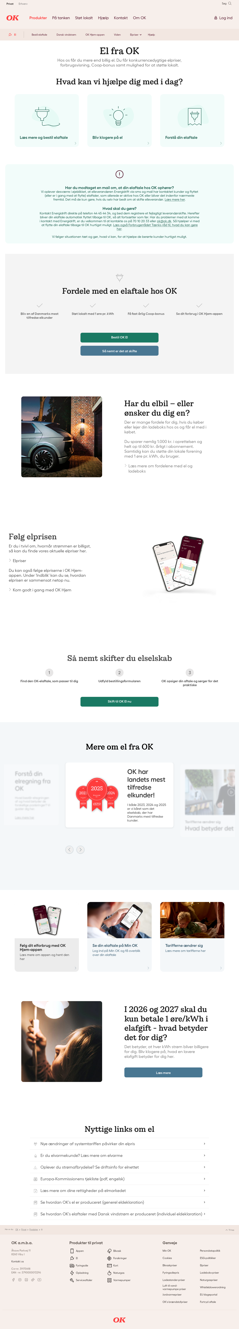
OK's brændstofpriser (175, 1301)
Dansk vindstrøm (66, 34)
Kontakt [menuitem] (121, 18)
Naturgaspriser (209, 1279)
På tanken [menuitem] (61, 18)
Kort (115, 1265)
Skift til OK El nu (119, 701)
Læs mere (163, 1073)
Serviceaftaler (83, 1280)
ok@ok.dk (164, 221)
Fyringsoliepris (171, 1272)
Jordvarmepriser (172, 1294)
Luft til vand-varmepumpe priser (174, 1287)
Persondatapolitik (210, 1250)
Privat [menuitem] (10, 3)
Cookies (167, 1258)
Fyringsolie (81, 1265)
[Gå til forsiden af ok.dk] (13, 17)
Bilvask (117, 1250)
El (76, 1258)
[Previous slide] (69, 850)
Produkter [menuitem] (38, 18)
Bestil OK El (119, 337)
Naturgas (118, 1272)
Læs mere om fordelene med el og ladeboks (160, 469)
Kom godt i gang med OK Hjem (42, 590)
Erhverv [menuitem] (23, 3)
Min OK (167, 1250)
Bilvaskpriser (170, 1265)
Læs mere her (175, 199)
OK (16, 1229)
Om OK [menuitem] (139, 18)
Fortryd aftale (208, 1301)
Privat (23, 1229)
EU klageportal (208, 1294)
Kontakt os (17, 1261)
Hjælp (151, 34)
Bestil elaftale (39, 34)
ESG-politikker (208, 1258)
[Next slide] (80, 850)
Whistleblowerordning (213, 1287)
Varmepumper (122, 1280)
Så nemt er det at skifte (119, 351)
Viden (117, 34)
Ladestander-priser (174, 1279)
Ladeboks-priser (209, 1272)
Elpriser (134, 34)
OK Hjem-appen (95, 34)
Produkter (33, 1229)
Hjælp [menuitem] (103, 18)
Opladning (81, 1272)
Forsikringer (120, 1258)
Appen (79, 1250)
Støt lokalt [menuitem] (84, 18)
